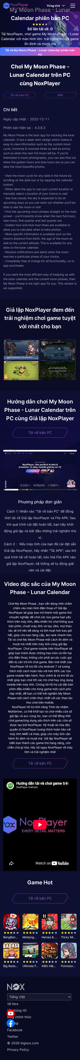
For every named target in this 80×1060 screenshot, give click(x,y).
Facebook (15, 1030)
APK (60, 95)
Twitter (12, 1036)
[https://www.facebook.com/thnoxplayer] (11, 1023)
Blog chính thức (19, 1017)
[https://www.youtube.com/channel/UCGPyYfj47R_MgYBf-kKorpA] (11, 1013)
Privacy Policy (18, 1050)
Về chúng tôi (17, 1010)
